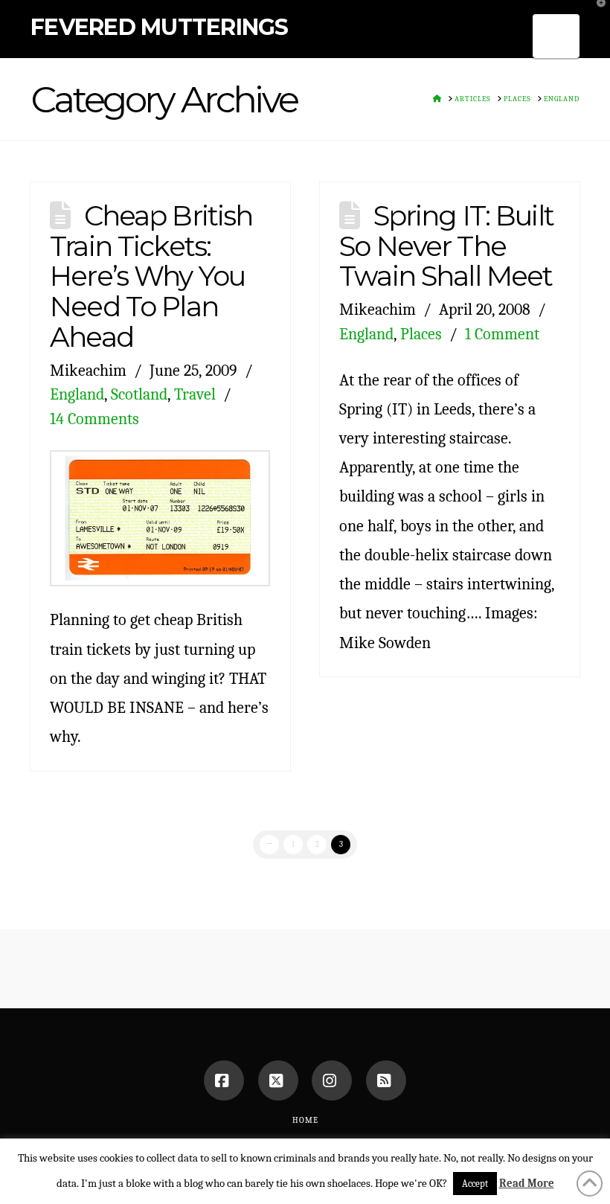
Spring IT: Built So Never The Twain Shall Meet (446, 246)
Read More (526, 1183)
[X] (278, 1080)
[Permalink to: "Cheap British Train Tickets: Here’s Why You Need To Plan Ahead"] (160, 518)
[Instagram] (332, 1080)
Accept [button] (475, 1183)
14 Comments (94, 418)
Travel (195, 394)
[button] (556, 36)
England (77, 394)
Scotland (139, 394)
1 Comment (502, 333)
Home (305, 1120)
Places (421, 333)
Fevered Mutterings (159, 27)
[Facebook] (224, 1080)
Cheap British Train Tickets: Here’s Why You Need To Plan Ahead (151, 276)
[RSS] (386, 1080)
